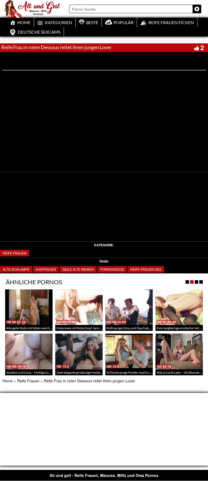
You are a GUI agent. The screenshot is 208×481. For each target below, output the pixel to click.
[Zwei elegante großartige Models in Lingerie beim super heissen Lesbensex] (79, 351)
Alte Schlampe (16, 269)
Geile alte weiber (78, 269)
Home (7, 380)
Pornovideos (112, 269)
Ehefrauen (46, 269)
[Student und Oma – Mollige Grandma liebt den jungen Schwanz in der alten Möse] (29, 351)
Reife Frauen (15, 253)
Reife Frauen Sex (145, 269)
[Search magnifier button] (197, 9)
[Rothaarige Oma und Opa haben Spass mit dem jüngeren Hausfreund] (129, 307)
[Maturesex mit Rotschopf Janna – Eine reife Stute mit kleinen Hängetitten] (79, 307)
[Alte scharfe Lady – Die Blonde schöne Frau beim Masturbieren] (179, 351)
